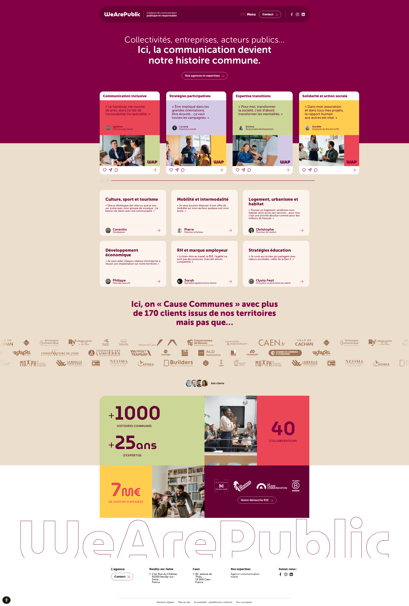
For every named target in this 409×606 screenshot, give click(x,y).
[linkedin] (291, 574)
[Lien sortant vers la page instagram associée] (297, 14)
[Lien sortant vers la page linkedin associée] (303, 14)
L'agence (118, 569)
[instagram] (285, 574)
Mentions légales (165, 602)
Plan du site (184, 602)
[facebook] (280, 574)
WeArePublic (122, 14)
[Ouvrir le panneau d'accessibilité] (6, 600)
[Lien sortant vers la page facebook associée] (291, 14)
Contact (267, 14)
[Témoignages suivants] (107, 180)
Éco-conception (244, 602)
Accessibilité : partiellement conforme (213, 602)
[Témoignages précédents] (102, 180)
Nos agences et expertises (202, 75)
